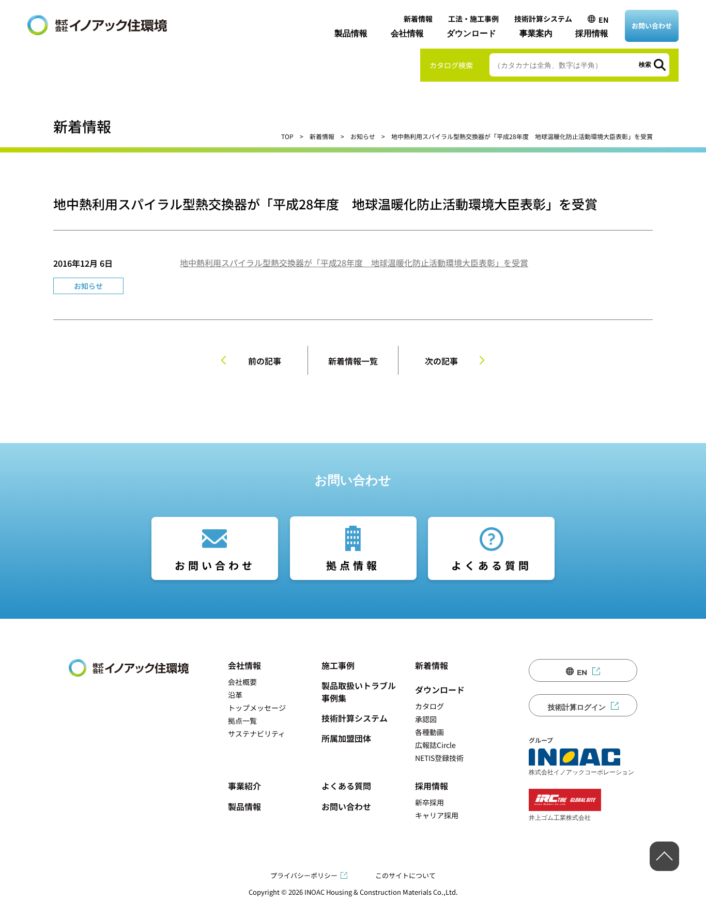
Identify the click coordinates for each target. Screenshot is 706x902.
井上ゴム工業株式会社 (560, 817)
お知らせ (362, 136)
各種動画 (429, 732)
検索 (645, 64)
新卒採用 (429, 802)
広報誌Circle (435, 745)
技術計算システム (543, 18)
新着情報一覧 (353, 361)
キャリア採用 (436, 815)
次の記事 (441, 361)
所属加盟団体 (346, 738)
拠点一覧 (242, 720)
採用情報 (591, 33)
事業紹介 (244, 785)
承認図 (426, 719)
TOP (287, 136)
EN (603, 19)
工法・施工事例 (473, 18)
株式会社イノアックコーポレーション (581, 771)
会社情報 (407, 33)
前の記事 (264, 361)
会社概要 (242, 682)
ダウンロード (471, 33)
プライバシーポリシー (303, 875)
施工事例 (338, 665)
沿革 (235, 695)
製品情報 (350, 33)
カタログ (429, 706)
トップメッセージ (257, 707)
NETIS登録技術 (439, 758)
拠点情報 (353, 565)
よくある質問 (491, 565)
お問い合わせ (652, 25)
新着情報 (418, 18)
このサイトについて (405, 875)
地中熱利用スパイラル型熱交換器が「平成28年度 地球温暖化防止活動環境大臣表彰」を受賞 (354, 262)
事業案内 (535, 33)
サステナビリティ (256, 733)
